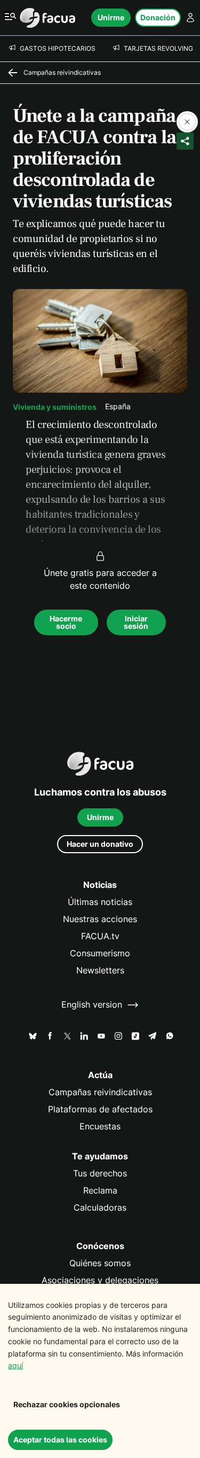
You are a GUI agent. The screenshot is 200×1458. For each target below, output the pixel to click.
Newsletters (100, 970)
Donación (157, 17)
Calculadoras (100, 1208)
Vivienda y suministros (55, 406)
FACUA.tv (100, 936)
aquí (15, 1365)
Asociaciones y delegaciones (100, 1280)
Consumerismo (100, 953)
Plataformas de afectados (100, 1109)
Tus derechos (100, 1173)
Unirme (111, 17)
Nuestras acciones (100, 919)
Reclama (100, 1191)
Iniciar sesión (136, 622)
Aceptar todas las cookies (60, 1439)
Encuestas (100, 1126)
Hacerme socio (66, 622)
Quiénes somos (100, 1263)
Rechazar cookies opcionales (66, 1404)
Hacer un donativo (100, 843)
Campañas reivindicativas (100, 1092)
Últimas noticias (100, 902)
